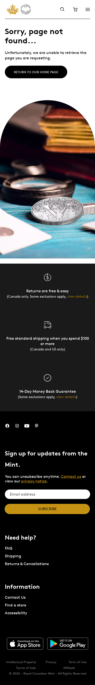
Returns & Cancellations (27, 563)
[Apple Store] (25, 644)
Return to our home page (36, 72)
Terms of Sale (26, 668)
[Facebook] (7, 425)
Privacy (51, 662)
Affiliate (69, 668)
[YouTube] (26, 425)
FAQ (8, 548)
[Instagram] (17, 425)
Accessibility (16, 613)
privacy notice (34, 481)
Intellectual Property (21, 662)
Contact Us (15, 597)
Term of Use (77, 662)
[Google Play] (67, 644)
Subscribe (47, 509)
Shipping (13, 556)
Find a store (15, 605)
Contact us (71, 476)
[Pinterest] (36, 425)
